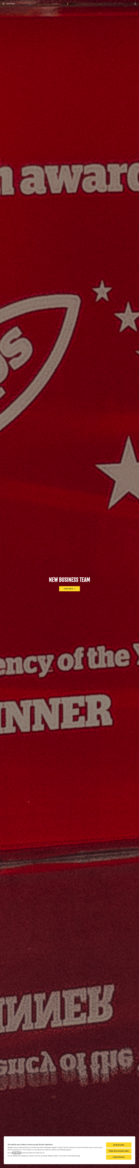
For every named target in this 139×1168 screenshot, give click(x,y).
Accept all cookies (118, 1145)
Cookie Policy (17, 1153)
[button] (135, 3)
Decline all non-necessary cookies (119, 1151)
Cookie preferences (119, 1157)
